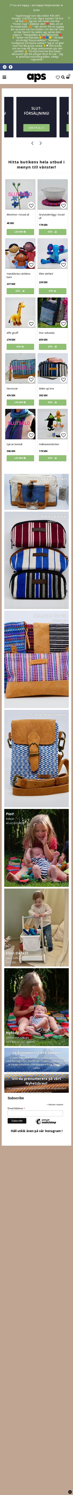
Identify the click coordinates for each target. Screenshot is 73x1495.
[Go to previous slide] (32, 143)
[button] (58, 77)
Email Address (16, 1108)
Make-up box (46, 388)
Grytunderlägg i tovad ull (52, 216)
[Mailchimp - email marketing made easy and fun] (46, 1124)
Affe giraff (12, 332)
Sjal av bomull (14, 444)
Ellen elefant (46, 273)
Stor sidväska (46, 332)
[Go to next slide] (40, 143)
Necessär (12, 388)
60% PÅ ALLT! (36, 127)
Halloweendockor (49, 444)
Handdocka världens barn (18, 275)
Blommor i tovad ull (18, 214)
